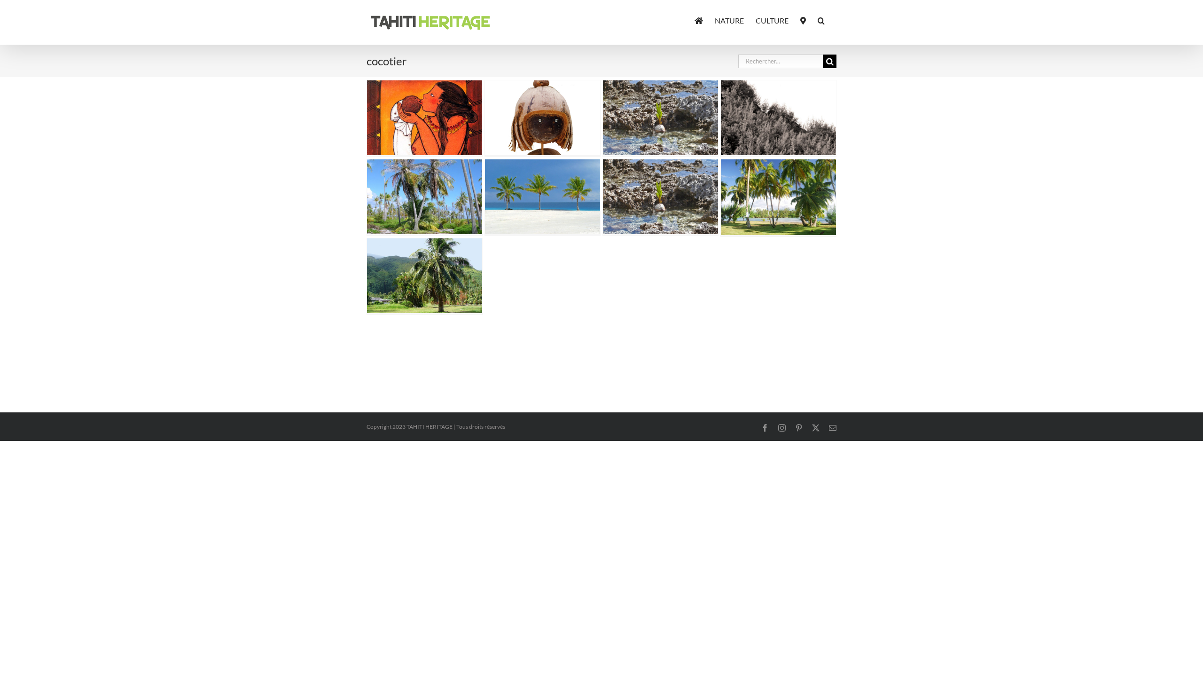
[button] (821, 19)
